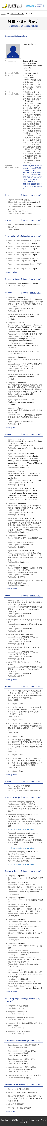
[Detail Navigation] (39, 5)
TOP (3, 14)
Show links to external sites (22, 829)
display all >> (11, 272)
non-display (35, 195)
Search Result (17, 14)
